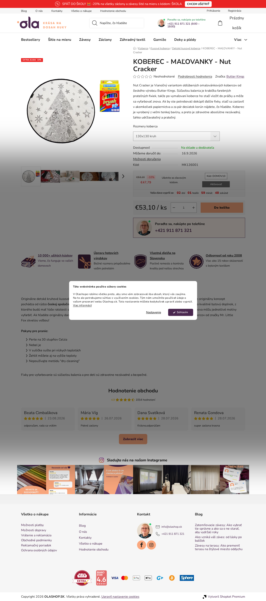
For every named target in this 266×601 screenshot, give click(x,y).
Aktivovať (216, 184)
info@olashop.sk (171, 527)
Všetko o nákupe (81, 11)
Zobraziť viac (133, 439)
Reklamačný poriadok (36, 545)
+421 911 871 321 (173, 230)
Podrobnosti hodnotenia (195, 76)
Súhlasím (182, 312)
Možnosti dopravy (33, 530)
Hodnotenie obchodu (113, 11)
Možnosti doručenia (147, 159)
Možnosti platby (32, 525)
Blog (24, 11)
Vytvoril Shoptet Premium (226, 596)
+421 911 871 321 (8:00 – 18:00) (183, 25)
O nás (39, 11)
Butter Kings (235, 76)
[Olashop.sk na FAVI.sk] (82, 578)
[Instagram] (151, 545)
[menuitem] (30, 39)
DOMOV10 (216, 176)
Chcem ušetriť (198, 4)
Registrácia (234, 11)
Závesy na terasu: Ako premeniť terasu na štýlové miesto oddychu (219, 547)
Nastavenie (153, 312)
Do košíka (222, 207)
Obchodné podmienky (36, 540)
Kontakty (56, 11)
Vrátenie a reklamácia (36, 535)
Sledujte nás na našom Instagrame (137, 460)
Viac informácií (82, 305)
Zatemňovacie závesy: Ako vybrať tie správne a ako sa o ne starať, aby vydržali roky (218, 529)
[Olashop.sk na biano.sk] (101, 578)
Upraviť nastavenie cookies (120, 596)
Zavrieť (160, 244)
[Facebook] (141, 545)
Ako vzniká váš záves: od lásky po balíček (218, 539)
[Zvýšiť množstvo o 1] (193, 208)
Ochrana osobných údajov (39, 550)
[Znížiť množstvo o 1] (174, 208)
